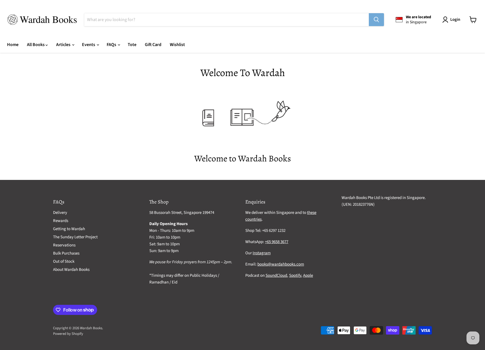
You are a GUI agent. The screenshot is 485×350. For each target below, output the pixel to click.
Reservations (64, 245)
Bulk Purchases (66, 253)
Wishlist (177, 45)
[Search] (376, 19)
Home (13, 45)
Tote (132, 45)
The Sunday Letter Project (75, 237)
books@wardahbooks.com (280, 264)
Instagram (262, 253)
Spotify (295, 275)
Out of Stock (63, 261)
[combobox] (226, 19)
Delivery (60, 213)
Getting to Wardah (69, 229)
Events (89, 45)
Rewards (60, 221)
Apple (308, 275)
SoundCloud (276, 275)
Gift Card (153, 45)
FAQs (112, 45)
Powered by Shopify (68, 333)
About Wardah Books (71, 270)
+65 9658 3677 (276, 242)
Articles (63, 45)
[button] (452, 19)
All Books (36, 45)
